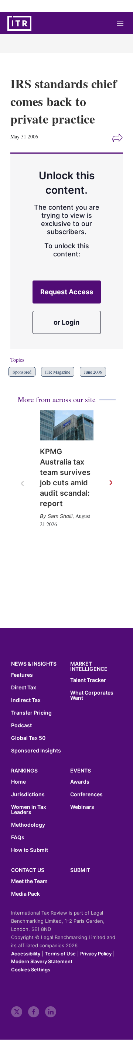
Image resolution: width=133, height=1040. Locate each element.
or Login (66, 322)
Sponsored (22, 372)
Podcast (21, 725)
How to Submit (29, 850)
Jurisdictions (28, 794)
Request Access (66, 292)
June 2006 (93, 372)
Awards (79, 781)
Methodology (28, 824)
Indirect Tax (26, 700)
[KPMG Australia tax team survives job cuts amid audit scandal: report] (66, 425)
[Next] (110, 483)
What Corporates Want (91, 695)
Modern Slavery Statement (41, 961)
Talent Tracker (88, 680)
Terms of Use (60, 954)
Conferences (86, 794)
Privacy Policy (96, 954)
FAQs (17, 837)
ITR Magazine (57, 372)
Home (18, 781)
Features (22, 675)
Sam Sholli (60, 516)
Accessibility (25, 954)
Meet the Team (29, 881)
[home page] (19, 23)
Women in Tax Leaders (28, 809)
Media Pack (25, 893)
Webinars (82, 807)
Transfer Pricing (31, 712)
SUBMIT (80, 870)
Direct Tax (23, 687)
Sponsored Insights (36, 750)
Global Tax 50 (28, 738)
